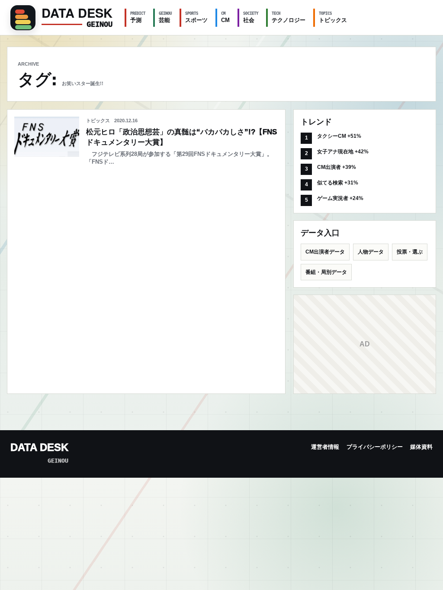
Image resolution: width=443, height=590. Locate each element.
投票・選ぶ (410, 252)
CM (225, 17)
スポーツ (196, 17)
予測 (137, 17)
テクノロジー (288, 17)
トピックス (333, 17)
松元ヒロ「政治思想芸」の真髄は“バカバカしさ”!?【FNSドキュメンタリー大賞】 (181, 137)
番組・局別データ (326, 272)
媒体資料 (421, 447)
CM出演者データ (325, 252)
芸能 (165, 17)
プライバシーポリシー (375, 447)
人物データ (371, 252)
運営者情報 (325, 447)
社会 (250, 17)
